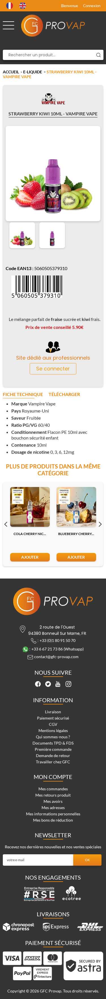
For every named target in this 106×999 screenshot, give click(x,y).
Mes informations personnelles (53, 813)
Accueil (11, 71)
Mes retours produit (53, 795)
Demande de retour (53, 755)
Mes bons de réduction (53, 820)
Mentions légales (53, 730)
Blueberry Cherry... (76, 534)
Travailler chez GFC (53, 761)
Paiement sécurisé (53, 718)
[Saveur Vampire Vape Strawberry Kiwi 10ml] (22, 235)
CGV (53, 724)
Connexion (91, 5)
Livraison (53, 711)
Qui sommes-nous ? (53, 736)
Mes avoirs (53, 801)
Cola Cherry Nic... (30, 534)
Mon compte (53, 776)
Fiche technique (23, 394)
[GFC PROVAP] (53, 25)
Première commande (53, 749)
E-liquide (32, 71)
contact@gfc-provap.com (56, 656)
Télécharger (64, 394)
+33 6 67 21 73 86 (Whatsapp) (57, 648)
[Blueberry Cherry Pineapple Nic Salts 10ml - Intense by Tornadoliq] (76, 507)
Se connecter (53, 368)
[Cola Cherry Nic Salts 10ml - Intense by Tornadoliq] (30, 507)
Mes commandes (53, 788)
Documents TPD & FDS (53, 743)
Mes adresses (53, 807)
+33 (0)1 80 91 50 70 (57, 640)
